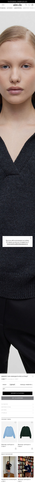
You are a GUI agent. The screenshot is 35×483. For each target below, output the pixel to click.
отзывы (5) (4, 412)
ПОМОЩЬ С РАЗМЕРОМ (26, 384)
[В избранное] (33, 376)
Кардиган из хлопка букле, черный (9, 480)
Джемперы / (18, 8)
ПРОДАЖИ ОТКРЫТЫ (23, 1)
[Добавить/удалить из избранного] (15, 422)
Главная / (3, 8)
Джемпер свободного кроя (7, 445)
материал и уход (6, 407)
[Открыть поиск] (26, 5)
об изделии (4, 404)
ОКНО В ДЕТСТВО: (11, 1)
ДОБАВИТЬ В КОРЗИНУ (17, 393)
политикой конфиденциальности (17, 244)
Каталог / (10, 8)
